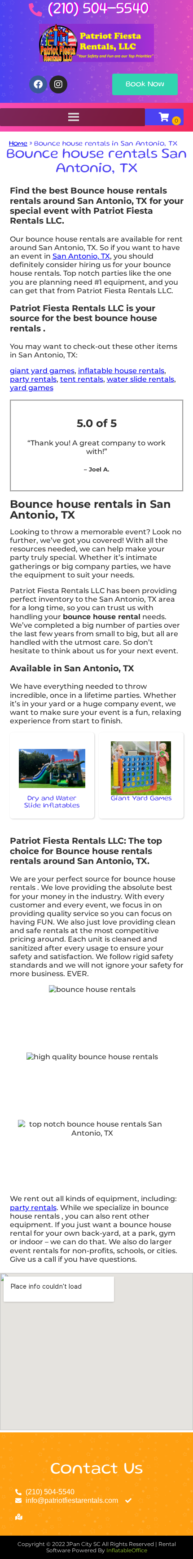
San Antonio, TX (81, 256)
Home (18, 144)
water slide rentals (140, 379)
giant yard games (42, 370)
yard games (31, 387)
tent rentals (81, 379)
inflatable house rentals (121, 370)
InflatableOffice (126, 1550)
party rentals (33, 379)
